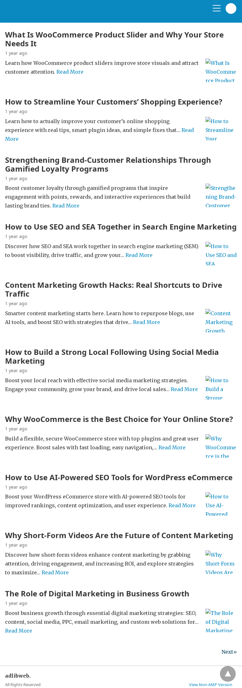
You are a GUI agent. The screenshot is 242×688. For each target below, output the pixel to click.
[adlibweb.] (35, 13)
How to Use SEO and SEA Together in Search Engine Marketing (121, 226)
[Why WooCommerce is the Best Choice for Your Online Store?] (221, 456)
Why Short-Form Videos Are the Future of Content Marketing (119, 535)
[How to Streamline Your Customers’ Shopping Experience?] (221, 138)
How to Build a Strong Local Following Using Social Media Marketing (112, 356)
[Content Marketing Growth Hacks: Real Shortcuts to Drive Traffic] (221, 330)
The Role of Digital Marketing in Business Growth (97, 593)
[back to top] (228, 674)
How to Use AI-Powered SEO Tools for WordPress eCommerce (119, 477)
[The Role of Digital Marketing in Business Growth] (221, 630)
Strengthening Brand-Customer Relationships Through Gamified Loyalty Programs (108, 164)
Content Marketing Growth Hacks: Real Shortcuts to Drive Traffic (113, 289)
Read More (70, 72)
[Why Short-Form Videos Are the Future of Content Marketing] (221, 572)
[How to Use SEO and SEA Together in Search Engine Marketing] (221, 263)
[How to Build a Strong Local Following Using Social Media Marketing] (221, 398)
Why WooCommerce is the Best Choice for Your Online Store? (119, 419)
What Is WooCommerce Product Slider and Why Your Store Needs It (114, 38)
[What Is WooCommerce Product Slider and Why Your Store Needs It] (221, 80)
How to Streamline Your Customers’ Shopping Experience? (113, 101)
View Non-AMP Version (210, 684)
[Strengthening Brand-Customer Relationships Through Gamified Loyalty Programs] (221, 205)
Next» (229, 652)
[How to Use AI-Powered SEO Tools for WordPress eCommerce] (221, 514)
